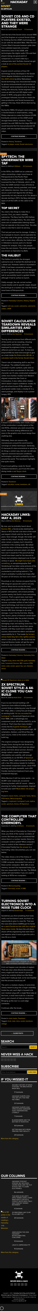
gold (25, 661)
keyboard (12, 801)
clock (9, 1021)
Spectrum (29, 758)
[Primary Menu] (35, 2)
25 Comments (18, 1135)
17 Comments (29, 910)
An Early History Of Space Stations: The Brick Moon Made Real (22, 1086)
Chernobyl (11, 888)
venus (3, 669)
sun (25, 666)
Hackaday (19, 2)
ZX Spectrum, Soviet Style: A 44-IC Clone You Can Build (17, 690)
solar (8, 666)
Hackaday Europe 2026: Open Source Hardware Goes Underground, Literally (21, 1109)
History (11, 142)
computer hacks (25, 796)
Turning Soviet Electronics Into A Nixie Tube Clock (18, 904)
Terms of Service (6, 1297)
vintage (4, 1024)
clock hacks (13, 1018)
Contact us (14, 1059)
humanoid (9, 663)
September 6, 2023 (7, 826)
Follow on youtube (8, 1059)
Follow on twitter (5, 1059)
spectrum (10, 804)
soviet (17, 144)
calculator (10, 484)
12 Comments (28, 334)
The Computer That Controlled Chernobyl (18, 819)
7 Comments (18, 1116)
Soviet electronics (26, 144)
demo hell (16, 661)
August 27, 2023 (6, 910)
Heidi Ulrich (17, 698)
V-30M (23, 888)
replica (32, 801)
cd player (10, 144)
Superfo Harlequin (20, 727)
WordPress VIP (22, 1301)
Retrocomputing (16, 799)
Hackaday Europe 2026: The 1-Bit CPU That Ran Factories (21, 1098)
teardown (23, 484)
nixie (13, 1021)
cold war (10, 306)
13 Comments (28, 698)
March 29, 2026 (6, 29)
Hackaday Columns (16, 301)
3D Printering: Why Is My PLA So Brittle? (21, 1213)
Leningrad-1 (21, 801)
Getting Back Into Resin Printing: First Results (21, 1130)
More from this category (9, 1138)
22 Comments (18, 1103)
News (33, 796)
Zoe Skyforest (17, 334)
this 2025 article (7, 79)
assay (9, 661)
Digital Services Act (17, 1297)
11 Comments (28, 29)
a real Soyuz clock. (19, 471)
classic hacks (13, 796)
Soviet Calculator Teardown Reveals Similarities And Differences (18, 326)
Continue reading (22, 137)
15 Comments (18, 1249)
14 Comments (27, 521)
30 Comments (18, 1126)
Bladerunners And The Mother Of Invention (21, 1121)
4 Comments (18, 1209)
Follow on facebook (2, 1059)
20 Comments (27, 166)
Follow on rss (11, 1059)
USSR (9, 309)
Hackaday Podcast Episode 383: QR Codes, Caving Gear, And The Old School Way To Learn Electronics (22, 1184)
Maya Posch (18, 29)
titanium (30, 666)
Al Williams (16, 166)
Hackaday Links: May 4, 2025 (15, 516)
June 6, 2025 (5, 334)
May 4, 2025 (5, 521)
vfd (29, 484)
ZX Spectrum (24, 804)
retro (18, 1021)
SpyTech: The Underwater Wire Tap (17, 160)
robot (3, 666)
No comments (18, 1192)
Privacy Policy (32, 1295)
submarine (23, 306)
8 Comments (30, 826)
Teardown (18, 142)
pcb (27, 801)
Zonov (16, 804)
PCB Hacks (5, 799)
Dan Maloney (16, 521)
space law (19, 666)
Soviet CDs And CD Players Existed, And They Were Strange (17, 21)
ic (8, 801)
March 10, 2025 (6, 698)
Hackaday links (29, 655)
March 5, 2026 (6, 166)
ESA (21, 661)
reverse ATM (28, 663)
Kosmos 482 (6, 529)
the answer (24, 847)
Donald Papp (18, 910)
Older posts (17, 1033)
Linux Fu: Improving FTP (21, 1245)
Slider (3, 658)
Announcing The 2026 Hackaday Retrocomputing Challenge (20, 1234)
